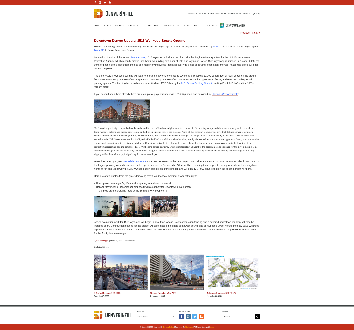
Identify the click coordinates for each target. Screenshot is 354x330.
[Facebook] (181, 316)
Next (254, 32)
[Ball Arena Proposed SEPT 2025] (233, 256)
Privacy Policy (168, 327)
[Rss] (201, 316)
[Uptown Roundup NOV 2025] (177, 256)
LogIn (212, 327)
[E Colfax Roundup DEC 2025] (121, 256)
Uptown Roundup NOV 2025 (163, 293)
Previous (245, 32)
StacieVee (189, 327)
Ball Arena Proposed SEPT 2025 (221, 293)
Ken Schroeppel (102, 241)
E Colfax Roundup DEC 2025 (107, 293)
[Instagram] (188, 316)
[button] (96, 276)
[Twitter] (194, 316)
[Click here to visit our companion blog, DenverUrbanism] (225, 25)
